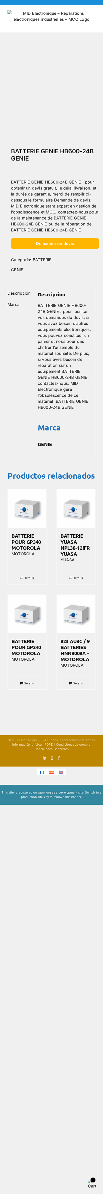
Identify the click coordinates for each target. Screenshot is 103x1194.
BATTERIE (42, 259)
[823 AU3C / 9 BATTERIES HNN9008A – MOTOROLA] (76, 614)
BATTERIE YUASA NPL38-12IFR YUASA (75, 545)
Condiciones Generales (51, 749)
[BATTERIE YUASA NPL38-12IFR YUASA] (76, 508)
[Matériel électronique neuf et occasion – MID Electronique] (52, 91)
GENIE (17, 269)
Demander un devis (55, 243)
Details (29, 578)
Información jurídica (27, 744)
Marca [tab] (14, 304)
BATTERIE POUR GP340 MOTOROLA (26, 542)
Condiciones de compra (73, 744)
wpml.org (44, 792)
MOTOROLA (23, 553)
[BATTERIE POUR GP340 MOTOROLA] (27, 508)
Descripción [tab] (19, 293)
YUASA (67, 559)
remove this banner (67, 797)
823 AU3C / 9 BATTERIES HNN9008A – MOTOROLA (75, 650)
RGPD (48, 744)
